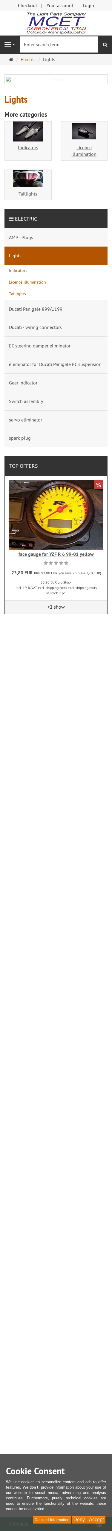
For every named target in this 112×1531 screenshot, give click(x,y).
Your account (60, 5)
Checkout (27, 5)
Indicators (28, 147)
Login (88, 5)
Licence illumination (83, 150)
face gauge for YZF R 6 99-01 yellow (56, 554)
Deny (79, 1519)
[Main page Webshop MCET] (56, 23)
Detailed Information (52, 1520)
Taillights (28, 194)
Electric (26, 218)
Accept (96, 1519)
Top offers (23, 465)
